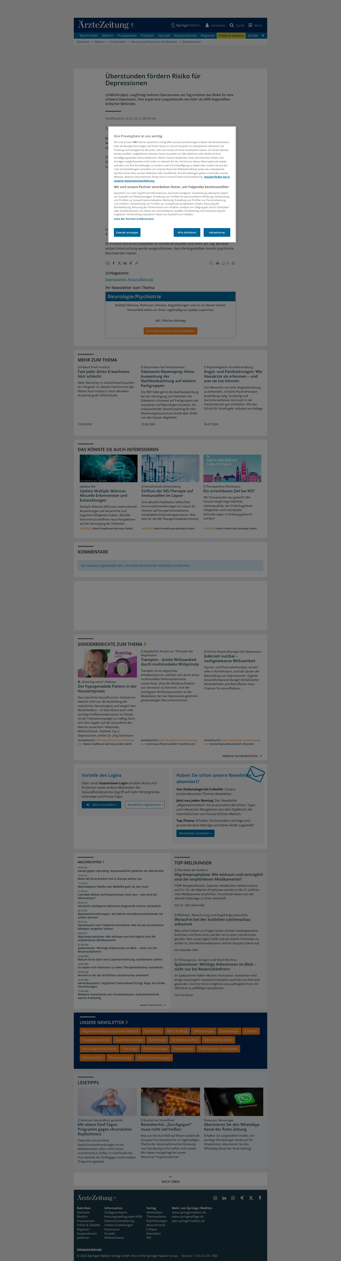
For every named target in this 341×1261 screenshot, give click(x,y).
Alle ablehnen (187, 232)
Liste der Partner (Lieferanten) (134, 219)
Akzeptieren (217, 232)
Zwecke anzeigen (127, 232)
